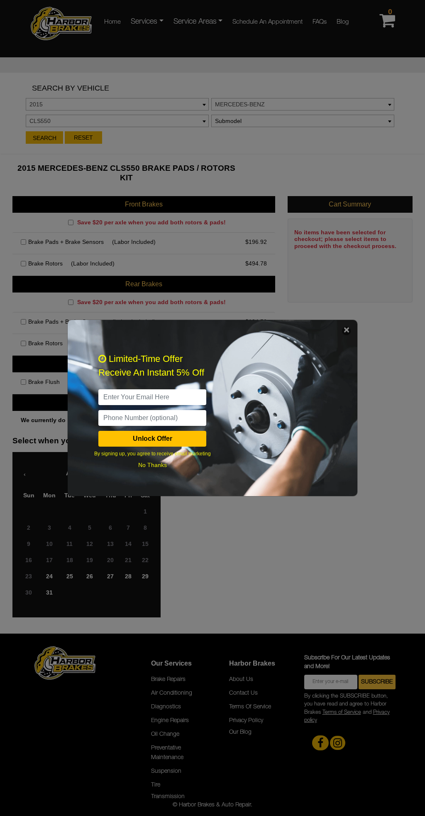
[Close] (346, 331)
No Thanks (152, 465)
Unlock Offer (152, 438)
